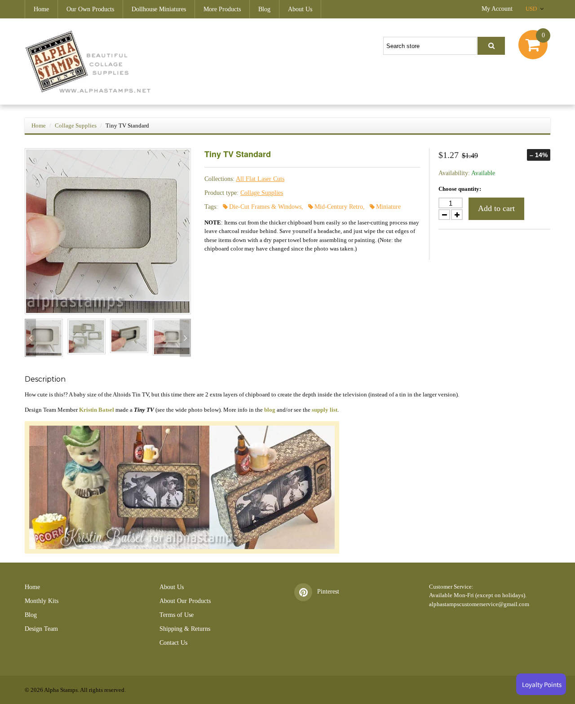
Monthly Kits (41, 601)
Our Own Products (90, 9)
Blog (264, 9)
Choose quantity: (459, 188)
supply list (324, 409)
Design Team (41, 628)
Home (41, 9)
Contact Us (173, 642)
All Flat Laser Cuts (260, 179)
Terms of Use (176, 615)
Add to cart (496, 208)
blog (269, 409)
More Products (222, 9)
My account (497, 8)
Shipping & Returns (184, 628)
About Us (300, 9)
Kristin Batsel (96, 409)
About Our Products (185, 601)
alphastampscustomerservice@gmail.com (479, 604)
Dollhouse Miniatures (159, 9)
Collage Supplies (76, 125)
